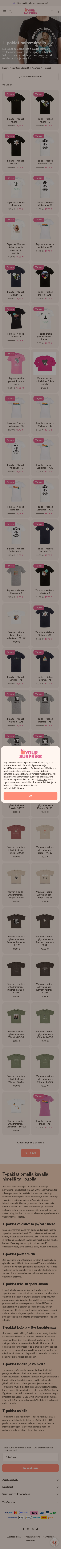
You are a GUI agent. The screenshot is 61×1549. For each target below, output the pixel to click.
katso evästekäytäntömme (20, 786)
